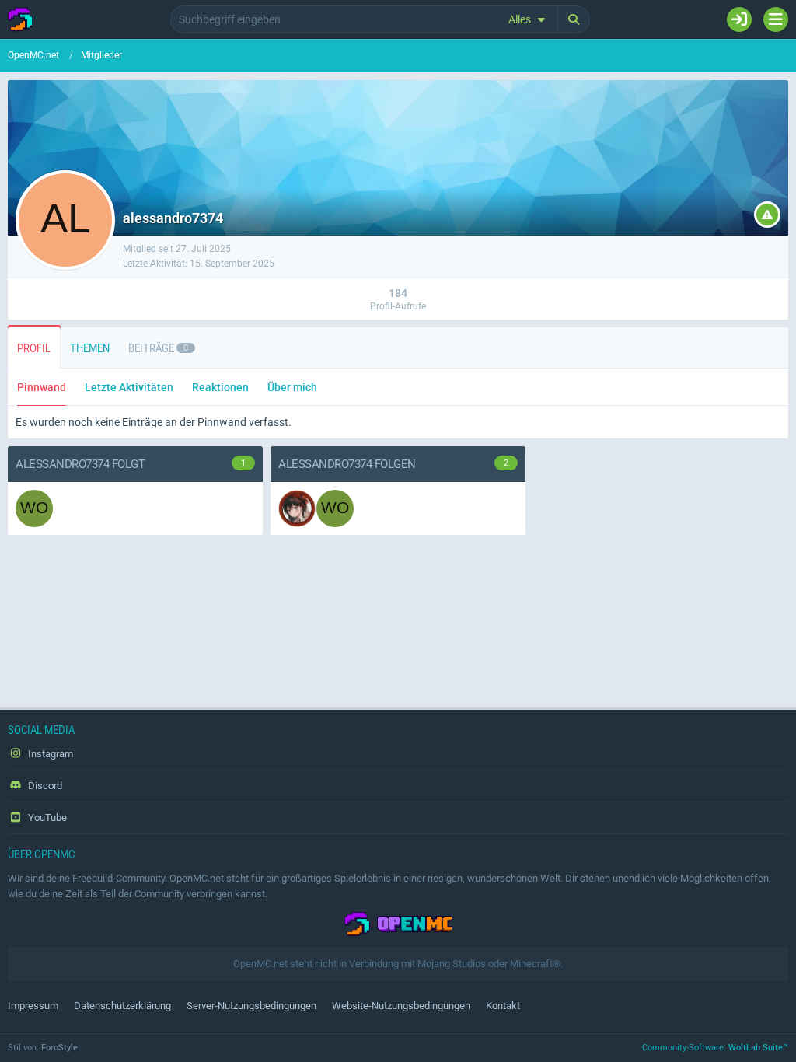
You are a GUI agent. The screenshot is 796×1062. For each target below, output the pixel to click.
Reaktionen (220, 387)
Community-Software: (715, 1048)
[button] (529, 19)
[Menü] (775, 19)
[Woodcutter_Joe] (34, 508)
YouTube (46, 817)
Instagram (49, 754)
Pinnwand (41, 387)
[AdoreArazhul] (297, 508)
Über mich (292, 387)
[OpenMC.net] (20, 19)
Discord (44, 785)
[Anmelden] (739, 19)
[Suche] (574, 19)
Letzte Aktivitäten (129, 387)
